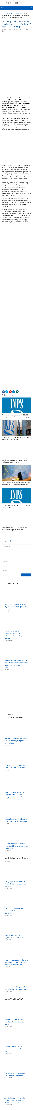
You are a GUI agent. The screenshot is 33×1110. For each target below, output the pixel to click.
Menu (2, 8)
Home (4, 14)
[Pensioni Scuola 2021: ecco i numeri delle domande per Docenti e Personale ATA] (16, 462)
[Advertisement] (16, 50)
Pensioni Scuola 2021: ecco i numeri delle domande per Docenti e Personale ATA (16, 473)
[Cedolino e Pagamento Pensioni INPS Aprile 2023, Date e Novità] (16, 440)
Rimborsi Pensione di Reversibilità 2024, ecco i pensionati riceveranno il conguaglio (16, 405)
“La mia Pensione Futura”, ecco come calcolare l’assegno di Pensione (14, 518)
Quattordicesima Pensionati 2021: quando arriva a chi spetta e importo (16, 428)
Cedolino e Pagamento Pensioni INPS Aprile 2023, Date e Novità (14, 450)
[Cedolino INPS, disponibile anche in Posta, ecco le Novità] (16, 485)
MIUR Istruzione (16, 3)
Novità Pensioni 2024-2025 (15, 14)
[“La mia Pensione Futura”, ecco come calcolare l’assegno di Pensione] (16, 507)
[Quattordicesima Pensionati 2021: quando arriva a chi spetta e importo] (16, 417)
